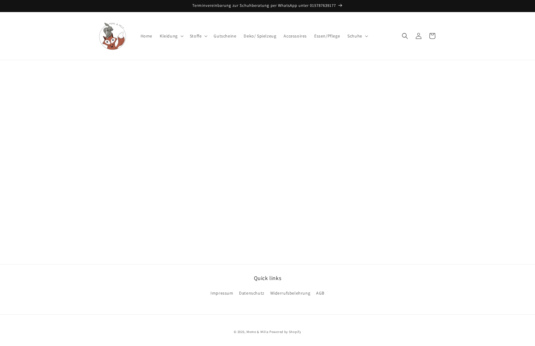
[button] (171, 35)
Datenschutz (251, 293)
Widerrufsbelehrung (290, 293)
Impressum (222, 293)
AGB (320, 293)
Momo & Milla (257, 332)
